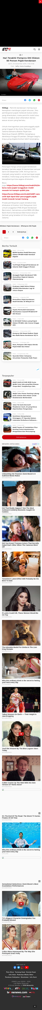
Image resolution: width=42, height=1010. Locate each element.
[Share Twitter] (29, 100)
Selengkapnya (21, 437)
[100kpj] (17, 988)
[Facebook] (14, 967)
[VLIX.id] (34, 988)
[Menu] (39, 49)
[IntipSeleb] (16, 996)
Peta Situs (10, 972)
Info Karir (33, 977)
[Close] (40, 1)
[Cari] (34, 49)
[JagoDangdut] (26, 996)
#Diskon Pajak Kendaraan (10, 226)
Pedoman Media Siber (25, 974)
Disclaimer (25, 977)
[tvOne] (17, 992)
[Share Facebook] (25, 100)
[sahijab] (25, 988)
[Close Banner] (35, 1006)
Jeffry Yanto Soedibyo (23, 66)
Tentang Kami (20, 972)
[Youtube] (27, 967)
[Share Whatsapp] (34, 100)
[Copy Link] (37, 237)
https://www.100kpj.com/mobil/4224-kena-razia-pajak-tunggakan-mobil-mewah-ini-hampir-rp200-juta (21, 187)
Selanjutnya (21, 232)
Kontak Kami (31, 972)
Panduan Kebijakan (12, 977)
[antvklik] (32, 992)
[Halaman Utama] (6, 49)
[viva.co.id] (8, 988)
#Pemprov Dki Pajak (28, 226)
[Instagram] (22, 967)
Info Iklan (12, 974)
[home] (20, 55)
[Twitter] (18, 967)
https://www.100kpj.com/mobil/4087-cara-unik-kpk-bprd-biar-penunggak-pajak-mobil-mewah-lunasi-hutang (21, 196)
